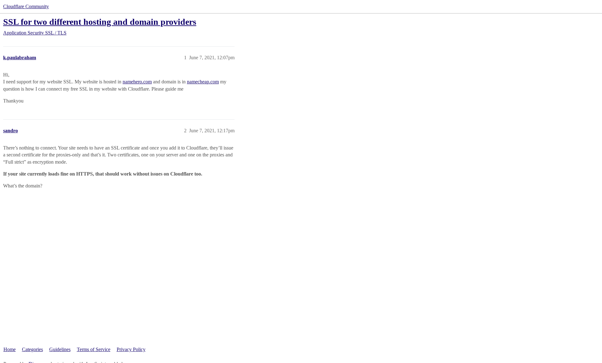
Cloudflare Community (26, 6)
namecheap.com (203, 81)
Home (9, 349)
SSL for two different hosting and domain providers (99, 22)
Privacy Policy (131, 349)
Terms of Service (93, 349)
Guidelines (60, 349)
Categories (32, 349)
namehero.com (137, 81)
